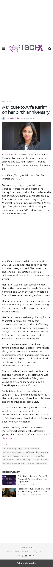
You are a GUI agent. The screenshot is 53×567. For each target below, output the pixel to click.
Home (4, 102)
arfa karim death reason (37, 452)
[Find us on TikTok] (34, 555)
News (11, 102)
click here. (7, 438)
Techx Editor (14, 118)
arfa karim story (23, 459)
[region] (26, 22)
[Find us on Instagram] (23, 555)
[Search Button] (49, 49)
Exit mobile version (26, 563)
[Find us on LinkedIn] (26, 555)
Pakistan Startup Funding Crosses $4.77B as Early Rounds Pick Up (34, 490)
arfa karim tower (40, 459)
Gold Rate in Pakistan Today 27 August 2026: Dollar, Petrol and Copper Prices (32, 479)
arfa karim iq (8, 459)
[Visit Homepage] (26, 49)
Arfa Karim (7, 154)
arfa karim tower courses (14, 463)
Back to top (26, 547)
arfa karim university (37, 463)
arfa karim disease (11, 456)
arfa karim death (31, 448)
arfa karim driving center (33, 456)
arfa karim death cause (13, 452)
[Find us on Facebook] (19, 555)
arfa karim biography (12, 448)
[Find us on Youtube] (30, 555)
